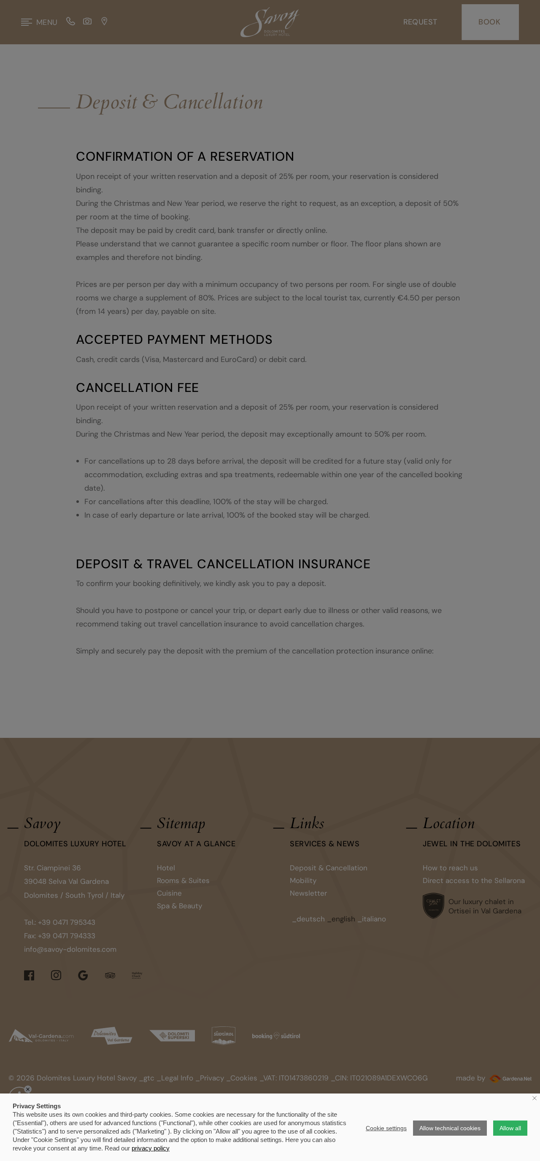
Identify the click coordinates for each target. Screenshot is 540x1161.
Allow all (510, 1128)
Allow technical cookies (450, 1128)
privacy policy (151, 1148)
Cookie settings (386, 1128)
